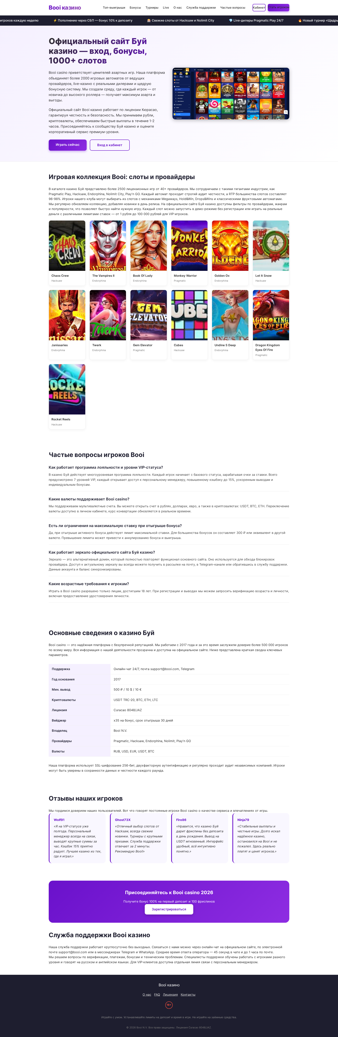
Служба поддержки (201, 7)
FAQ (157, 994)
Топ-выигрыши (114, 7)
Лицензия (170, 994)
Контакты (188, 994)
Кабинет (259, 7)
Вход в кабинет (109, 145)
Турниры (152, 7)
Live (166, 7)
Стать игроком (278, 7)
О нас (177, 7)
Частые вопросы (232, 7)
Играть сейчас (68, 145)
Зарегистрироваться (169, 909)
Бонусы (135, 7)
